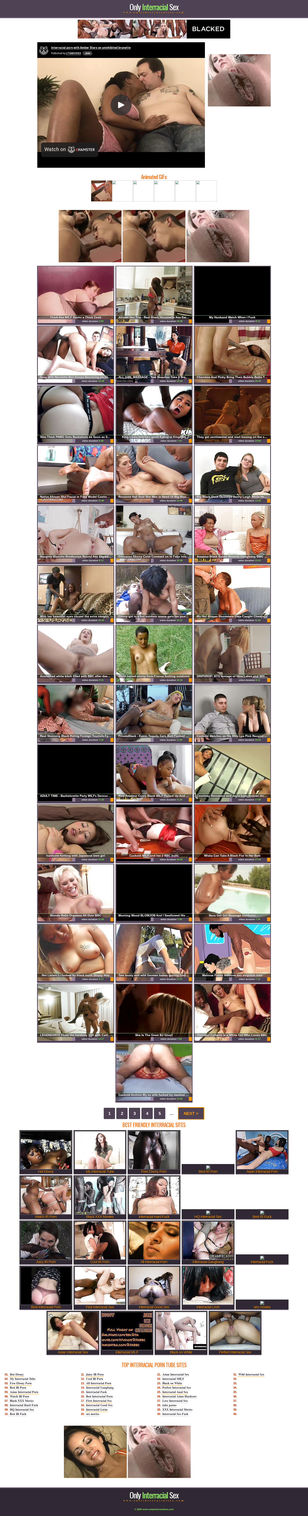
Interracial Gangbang (100, 1387)
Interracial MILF (173, 1379)
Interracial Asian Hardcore (179, 1396)
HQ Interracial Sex (22, 1409)
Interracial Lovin (96, 1409)
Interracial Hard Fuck (24, 1405)
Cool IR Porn (94, 1379)
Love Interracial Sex (175, 1400)
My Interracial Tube (22, 1379)
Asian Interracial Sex (175, 1374)
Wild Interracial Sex (251, 1374)
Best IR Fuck (18, 1414)
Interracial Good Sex (99, 1405)
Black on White (172, 1383)
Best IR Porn (18, 1387)
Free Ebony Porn (21, 1383)
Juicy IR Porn (95, 1374)
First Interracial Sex (99, 1400)
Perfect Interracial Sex (176, 1387)
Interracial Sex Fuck (175, 1414)
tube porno (169, 1405)
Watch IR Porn (19, 1396)
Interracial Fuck (96, 1392)
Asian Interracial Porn (24, 1392)
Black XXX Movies (22, 1400)
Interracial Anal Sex (175, 1392)
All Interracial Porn (98, 1383)
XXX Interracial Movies (177, 1409)
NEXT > (191, 1113)
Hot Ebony (17, 1374)
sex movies (92, 1414)
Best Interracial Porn (99, 1396)
